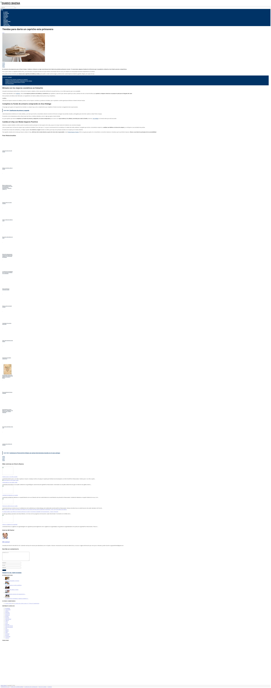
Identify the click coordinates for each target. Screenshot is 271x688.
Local (4, 18)
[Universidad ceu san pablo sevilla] (135, 480)
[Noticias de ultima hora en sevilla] (135, 501)
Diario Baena (4, 685)
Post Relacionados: (9, 83)
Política (5, 17)
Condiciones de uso (5, 686)
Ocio (6, 628)
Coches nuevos (8, 603)
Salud (6, 632)
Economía (5, 16)
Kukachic (18, 93)
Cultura (5, 14)
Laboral (7, 620)
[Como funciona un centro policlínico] (7, 584)
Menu (2, 9)
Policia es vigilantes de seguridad (9, 524)
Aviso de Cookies (42, 686)
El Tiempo (5, 12)
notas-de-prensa (9, 627)
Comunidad (7, 609)
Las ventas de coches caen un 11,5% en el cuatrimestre (26, 603)
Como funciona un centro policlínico (13, 585)
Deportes (5, 22)
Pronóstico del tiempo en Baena (11, 572)
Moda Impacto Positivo (73, 132)
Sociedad (7, 633)
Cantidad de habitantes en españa (10, 495)
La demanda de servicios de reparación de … (15, 594)
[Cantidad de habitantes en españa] (135, 489)
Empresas (7, 615)
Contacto (50, 686)
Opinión (7, 629)
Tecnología (6, 24)
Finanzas (7, 617)
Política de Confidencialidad (17, 686)
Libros (6, 621)
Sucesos (7, 635)
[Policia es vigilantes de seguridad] (135, 518)
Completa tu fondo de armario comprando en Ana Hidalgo (18, 81)
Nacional (5, 20)
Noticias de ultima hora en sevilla (9, 506)
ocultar (9, 77)
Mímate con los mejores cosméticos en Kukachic (16, 79)
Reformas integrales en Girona (12, 580)
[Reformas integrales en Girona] (7, 579)
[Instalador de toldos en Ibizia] (7, 588)
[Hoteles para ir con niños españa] (135, 471)
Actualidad (6, 13)
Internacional (7, 21)
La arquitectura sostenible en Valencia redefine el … (17, 598)
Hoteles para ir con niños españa (9, 476)
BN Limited (6, 542)
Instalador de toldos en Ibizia (11, 589)
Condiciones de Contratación (30, 686)
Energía (7, 616)
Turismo (7, 638)
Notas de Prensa (9, 625)
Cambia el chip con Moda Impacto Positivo (15, 82)
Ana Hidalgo (95, 118)
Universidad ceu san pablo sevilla (9, 482)
